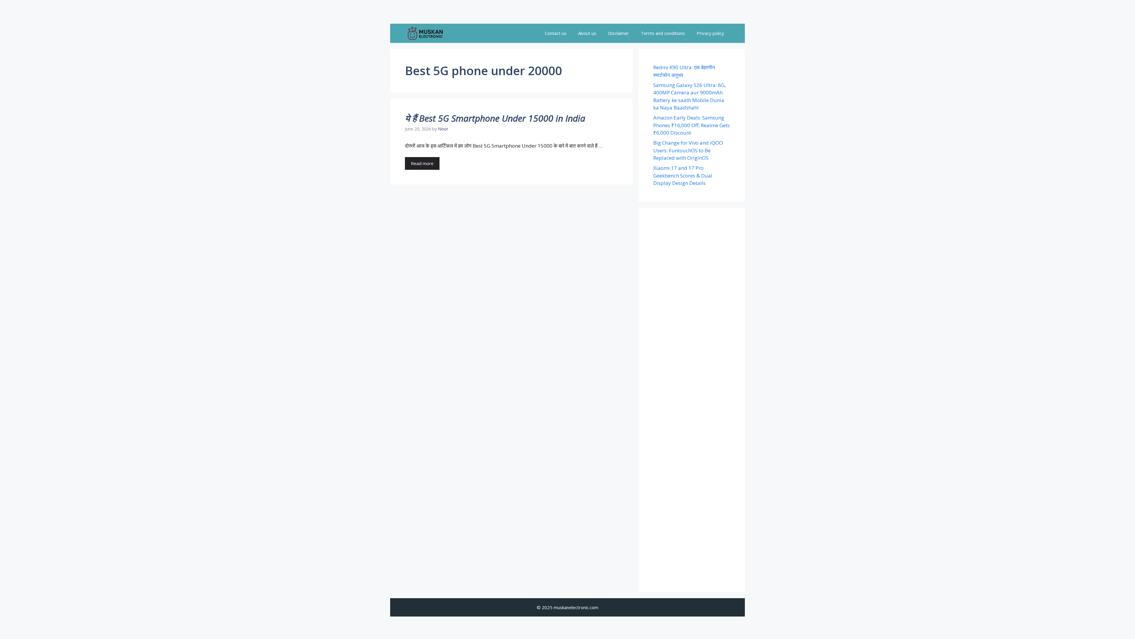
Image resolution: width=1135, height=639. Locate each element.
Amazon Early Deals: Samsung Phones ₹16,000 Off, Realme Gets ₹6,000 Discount (691, 125)
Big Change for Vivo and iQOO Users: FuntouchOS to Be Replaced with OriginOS (688, 150)
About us (587, 33)
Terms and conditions (663, 33)
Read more (422, 163)
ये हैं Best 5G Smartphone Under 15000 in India (495, 118)
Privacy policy (710, 33)
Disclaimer (618, 33)
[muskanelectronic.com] (425, 33)
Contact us (555, 33)
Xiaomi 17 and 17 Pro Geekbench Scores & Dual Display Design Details (682, 175)
